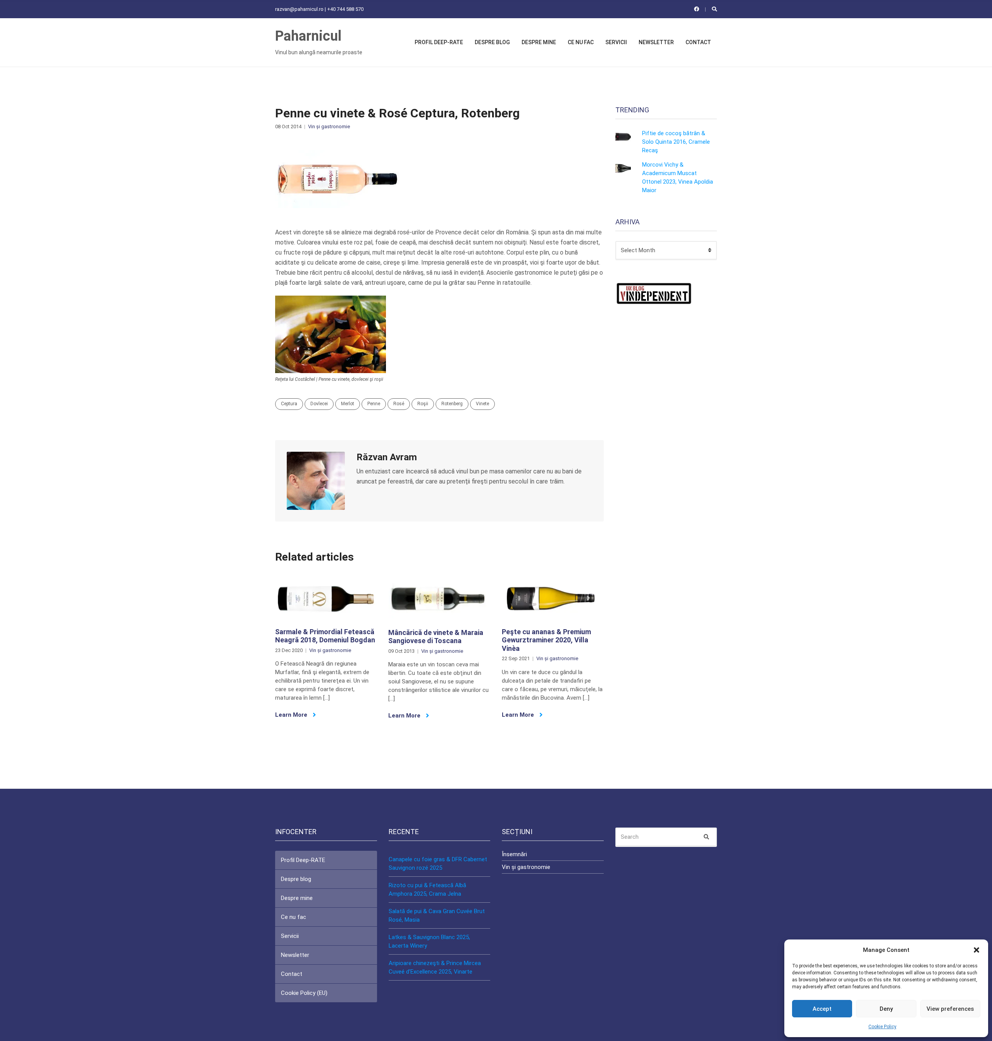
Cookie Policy (882, 1026)
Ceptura (289, 403)
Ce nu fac (581, 42)
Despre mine (539, 42)
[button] (976, 950)
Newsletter (656, 42)
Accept (822, 1008)
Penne (373, 403)
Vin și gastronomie (329, 126)
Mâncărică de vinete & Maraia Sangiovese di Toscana (435, 636)
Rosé (398, 403)
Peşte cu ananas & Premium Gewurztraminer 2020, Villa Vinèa (546, 640)
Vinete (482, 403)
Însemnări (514, 854)
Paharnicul (308, 36)
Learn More (292, 714)
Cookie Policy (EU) (304, 992)
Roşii (422, 403)
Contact (698, 42)
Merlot (347, 403)
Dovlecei (319, 403)
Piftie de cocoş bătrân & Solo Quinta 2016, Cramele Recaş (676, 142)
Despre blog (492, 42)
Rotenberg (452, 403)
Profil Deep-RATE (439, 42)
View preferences (950, 1008)
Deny (886, 1008)
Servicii (616, 42)
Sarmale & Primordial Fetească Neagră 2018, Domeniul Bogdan (325, 636)
